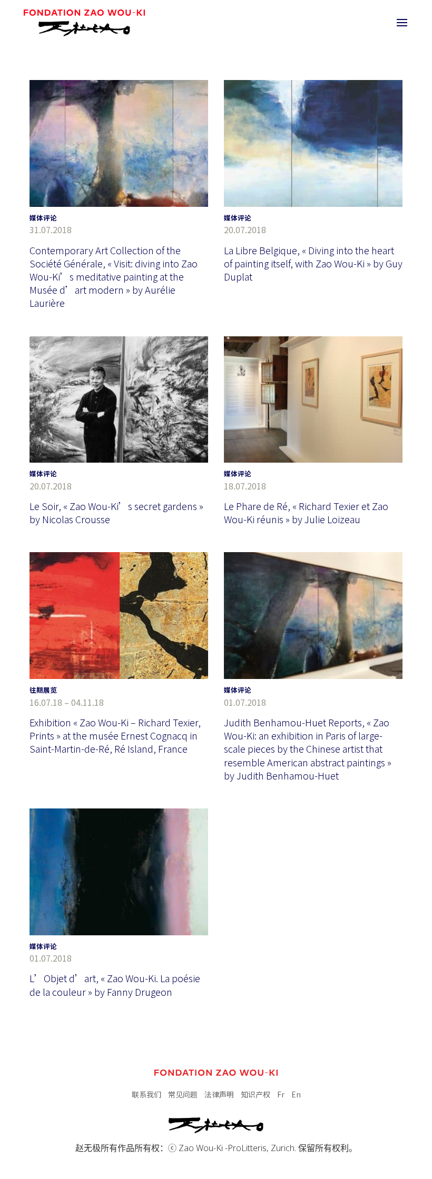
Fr (280, 1094)
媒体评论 (43, 218)
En (296, 1094)
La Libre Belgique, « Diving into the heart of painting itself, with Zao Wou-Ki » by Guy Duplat (313, 263)
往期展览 (43, 690)
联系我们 (146, 1094)
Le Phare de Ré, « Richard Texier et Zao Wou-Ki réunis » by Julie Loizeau (306, 512)
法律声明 (219, 1094)
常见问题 (183, 1094)
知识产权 (255, 1094)
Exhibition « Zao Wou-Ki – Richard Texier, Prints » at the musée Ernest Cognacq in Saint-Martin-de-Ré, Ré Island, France (115, 735)
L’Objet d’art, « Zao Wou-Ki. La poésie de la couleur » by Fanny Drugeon (115, 984)
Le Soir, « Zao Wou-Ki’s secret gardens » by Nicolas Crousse (116, 512)
